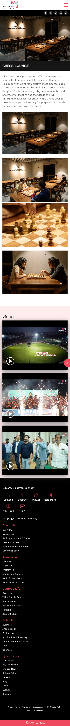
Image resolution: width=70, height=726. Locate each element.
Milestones (8, 534)
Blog (4, 681)
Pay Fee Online (10, 664)
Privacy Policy (14, 707)
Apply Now (37, 722)
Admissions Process (12, 574)
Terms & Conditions (35, 711)
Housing (6, 610)
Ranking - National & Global (16, 538)
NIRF (47, 707)
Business (7, 625)
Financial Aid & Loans (13, 582)
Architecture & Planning (14, 637)
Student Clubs (10, 614)
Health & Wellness (12, 605)
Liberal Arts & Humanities (15, 641)
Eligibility (7, 565)
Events (6, 690)
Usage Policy (56, 707)
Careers (6, 677)
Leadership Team (11, 542)
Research (7, 694)
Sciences (7, 650)
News (5, 685)
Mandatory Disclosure (32, 707)
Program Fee (9, 570)
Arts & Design (9, 629)
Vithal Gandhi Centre (13, 597)
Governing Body (10, 551)
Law (4, 645)
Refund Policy (9, 673)
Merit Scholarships (12, 578)
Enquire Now (9, 669)
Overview (7, 530)
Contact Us (8, 660)
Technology (8, 633)
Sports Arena (9, 601)
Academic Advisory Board (15, 546)
